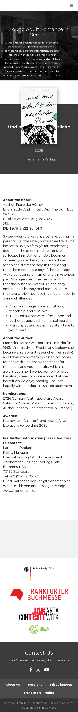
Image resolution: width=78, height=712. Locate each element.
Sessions (35, 684)
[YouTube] (46, 670)
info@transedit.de (21, 660)
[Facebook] (30, 670)
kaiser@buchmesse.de (53, 660)
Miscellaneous (61, 684)
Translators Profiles (39, 693)
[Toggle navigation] (71, 5)
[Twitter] (38, 670)
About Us (13, 684)
